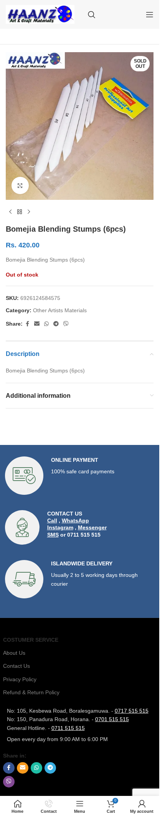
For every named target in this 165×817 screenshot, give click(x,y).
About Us (14, 653)
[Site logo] (40, 14)
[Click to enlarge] (20, 185)
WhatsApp (75, 520)
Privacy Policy (19, 679)
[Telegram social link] (56, 324)
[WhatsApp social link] (46, 324)
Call (52, 520)
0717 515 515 (131, 711)
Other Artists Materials (60, 310)
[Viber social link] (66, 324)
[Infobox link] (80, 475)
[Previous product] (10, 212)
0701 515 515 (112, 719)
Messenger (92, 527)
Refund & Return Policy (31, 692)
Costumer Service (30, 640)
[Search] (91, 14)
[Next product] (28, 212)
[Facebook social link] (27, 324)
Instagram (60, 527)
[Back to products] (19, 212)
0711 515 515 (68, 728)
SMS (53, 535)
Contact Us (16, 666)
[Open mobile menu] (149, 14)
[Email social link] (37, 324)
